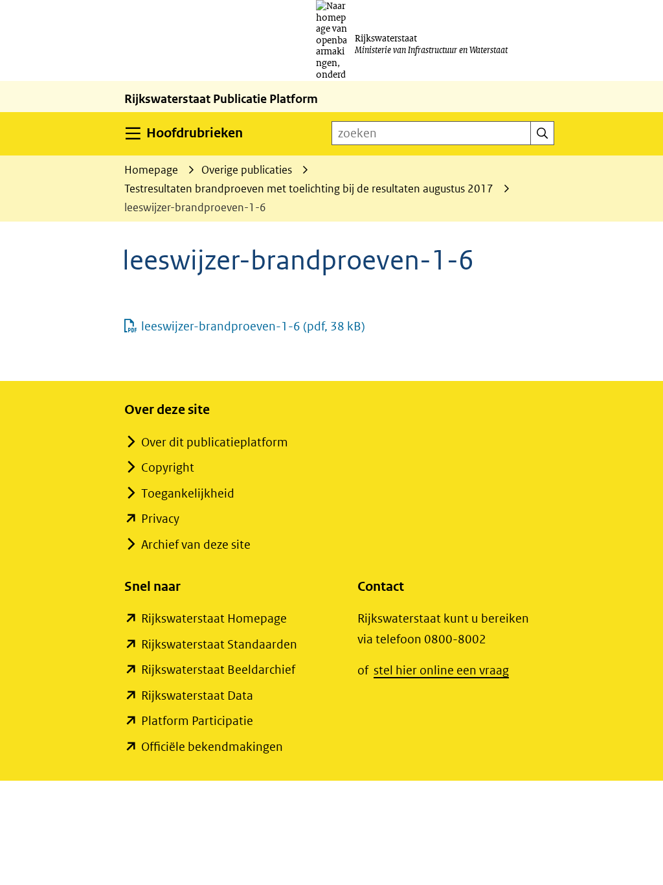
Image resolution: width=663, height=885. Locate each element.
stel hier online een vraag (441, 670)
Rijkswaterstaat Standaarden (219, 644)
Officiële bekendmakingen (212, 746)
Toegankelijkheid (187, 493)
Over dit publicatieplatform (214, 442)
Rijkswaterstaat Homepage (214, 618)
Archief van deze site (196, 544)
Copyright (167, 467)
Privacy (160, 518)
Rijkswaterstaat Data (197, 695)
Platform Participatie (197, 720)
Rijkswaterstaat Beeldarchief (218, 669)
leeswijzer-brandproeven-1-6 (253, 326)
